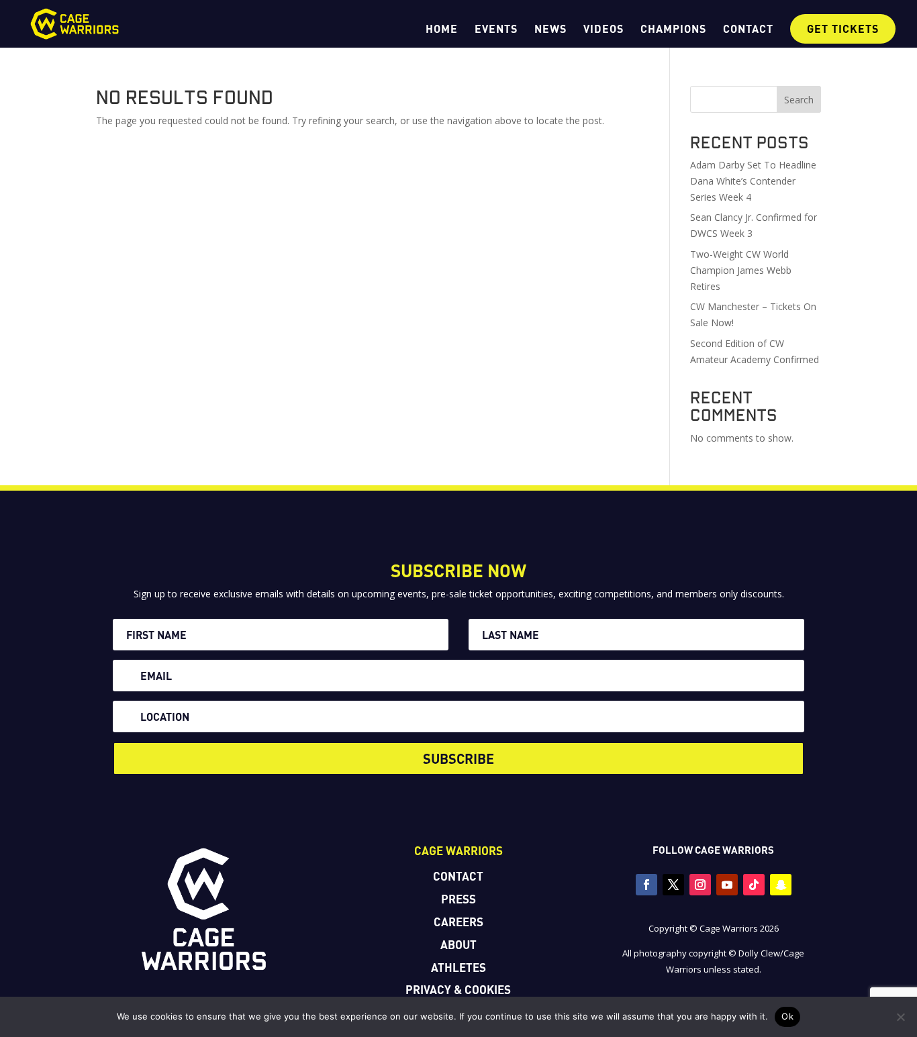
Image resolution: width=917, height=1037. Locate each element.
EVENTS (496, 29)
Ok (787, 1016)
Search (799, 99)
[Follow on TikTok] (754, 884)
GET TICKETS (843, 28)
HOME (442, 29)
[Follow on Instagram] (700, 884)
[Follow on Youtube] (727, 884)
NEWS (550, 29)
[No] (900, 1017)
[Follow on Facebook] (646, 884)
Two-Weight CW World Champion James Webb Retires (740, 270)
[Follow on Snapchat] (780, 884)
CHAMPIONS (673, 29)
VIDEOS (603, 29)
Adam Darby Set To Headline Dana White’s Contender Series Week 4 (753, 180)
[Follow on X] (673, 884)
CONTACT (748, 29)
